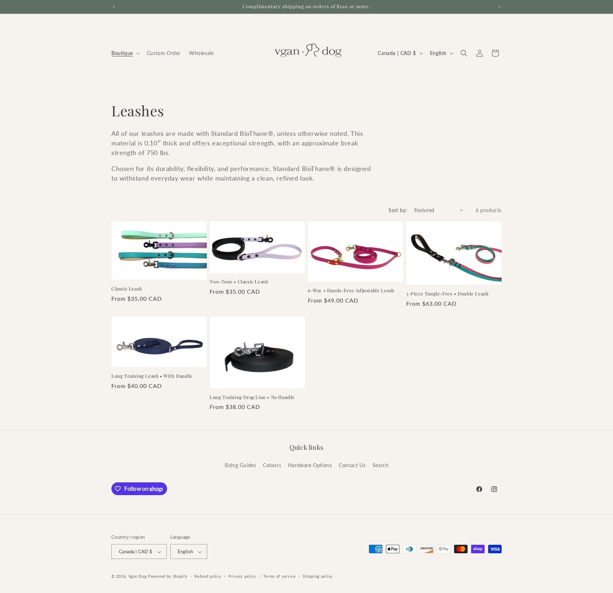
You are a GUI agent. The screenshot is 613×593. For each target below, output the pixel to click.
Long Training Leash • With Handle (152, 376)
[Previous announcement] (114, 6)
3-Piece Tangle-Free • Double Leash (447, 293)
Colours (272, 465)
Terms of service (279, 576)
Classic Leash (126, 289)
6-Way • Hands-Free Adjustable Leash (351, 290)
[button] (125, 53)
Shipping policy (318, 576)
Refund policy (207, 576)
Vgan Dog (137, 576)
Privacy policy (242, 576)
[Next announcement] (499, 6)
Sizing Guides (240, 465)
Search (380, 465)
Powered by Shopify (168, 576)
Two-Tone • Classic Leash (239, 281)
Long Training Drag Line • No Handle (252, 397)
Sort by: (397, 210)
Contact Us (352, 465)
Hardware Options (310, 465)
